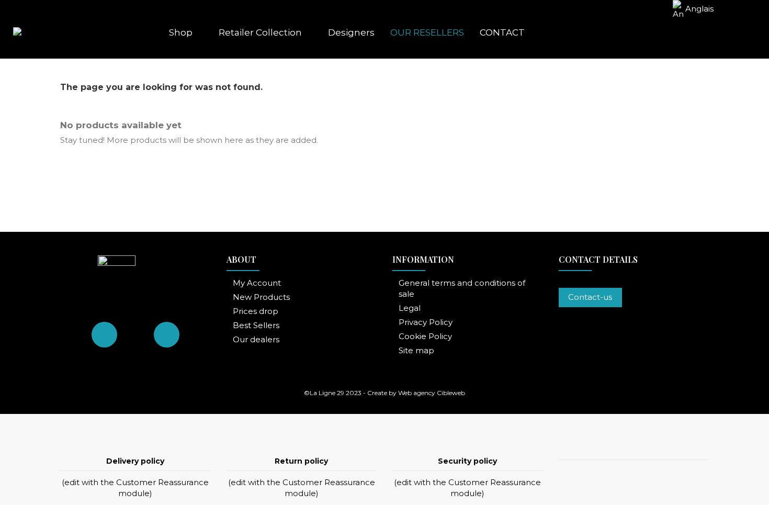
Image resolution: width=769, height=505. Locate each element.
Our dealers (256, 339)
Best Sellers (256, 325)
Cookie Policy (425, 336)
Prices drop (255, 311)
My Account (257, 283)
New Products (261, 297)
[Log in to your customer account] (702, 32)
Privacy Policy (426, 322)
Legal (410, 308)
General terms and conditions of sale (462, 288)
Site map (416, 350)
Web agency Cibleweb (431, 393)
